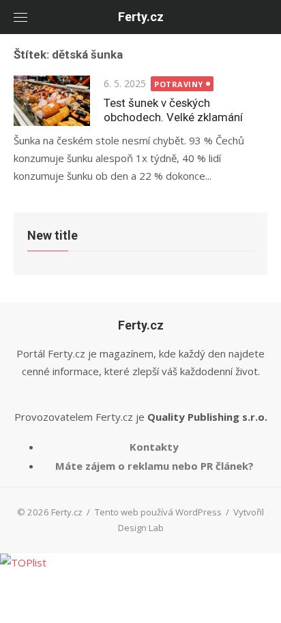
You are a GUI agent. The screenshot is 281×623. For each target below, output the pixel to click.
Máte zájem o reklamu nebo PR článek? (154, 466)
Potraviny (178, 84)
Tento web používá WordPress (158, 512)
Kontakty (154, 446)
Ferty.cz (141, 17)
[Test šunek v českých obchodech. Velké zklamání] (52, 101)
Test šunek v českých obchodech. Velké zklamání (173, 110)
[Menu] (20, 17)
